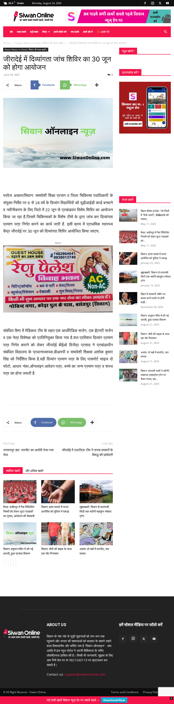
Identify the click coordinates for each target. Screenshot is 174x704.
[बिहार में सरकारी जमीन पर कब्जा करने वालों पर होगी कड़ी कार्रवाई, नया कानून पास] (128, 298)
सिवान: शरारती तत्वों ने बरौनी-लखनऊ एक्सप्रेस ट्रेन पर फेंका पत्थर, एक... (155, 375)
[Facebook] (145, 3)
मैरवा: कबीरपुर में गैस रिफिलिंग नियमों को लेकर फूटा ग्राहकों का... (155, 236)
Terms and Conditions (125, 687)
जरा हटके (75, 31)
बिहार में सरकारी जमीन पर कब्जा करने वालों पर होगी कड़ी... (153, 298)
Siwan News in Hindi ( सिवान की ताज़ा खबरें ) (40, 43)
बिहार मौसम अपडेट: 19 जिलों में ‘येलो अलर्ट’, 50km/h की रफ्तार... (155, 215)
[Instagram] (152, 3)
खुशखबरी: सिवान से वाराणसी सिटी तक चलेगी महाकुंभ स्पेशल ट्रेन (95, 506)
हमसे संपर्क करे (60, 31)
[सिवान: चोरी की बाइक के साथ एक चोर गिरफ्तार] (58, 528)
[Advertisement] (58, 180)
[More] (97, 84)
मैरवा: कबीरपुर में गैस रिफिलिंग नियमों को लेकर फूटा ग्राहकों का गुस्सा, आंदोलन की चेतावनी (18, 506)
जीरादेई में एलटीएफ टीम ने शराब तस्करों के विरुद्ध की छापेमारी (87, 447)
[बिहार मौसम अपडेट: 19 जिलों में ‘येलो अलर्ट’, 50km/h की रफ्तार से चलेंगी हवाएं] (128, 215)
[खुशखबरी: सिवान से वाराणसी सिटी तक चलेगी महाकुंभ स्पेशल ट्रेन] (96, 486)
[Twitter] (160, 3)
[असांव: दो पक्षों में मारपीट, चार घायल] (96, 528)
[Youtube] (167, 3)
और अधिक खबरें (34, 466)
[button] (165, 32)
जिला (44, 31)
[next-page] (13, 557)
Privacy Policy (151, 687)
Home (7, 43)
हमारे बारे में (88, 31)
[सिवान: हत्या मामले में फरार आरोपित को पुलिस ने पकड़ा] (58, 486)
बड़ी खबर (34, 31)
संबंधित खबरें (13, 466)
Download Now (114, 700)
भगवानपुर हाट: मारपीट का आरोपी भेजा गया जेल (28, 447)
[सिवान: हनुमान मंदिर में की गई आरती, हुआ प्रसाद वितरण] (19, 528)
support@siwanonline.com (85, 669)
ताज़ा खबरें (21, 31)
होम (11, 31)
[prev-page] (6, 557)
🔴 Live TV (103, 31)
